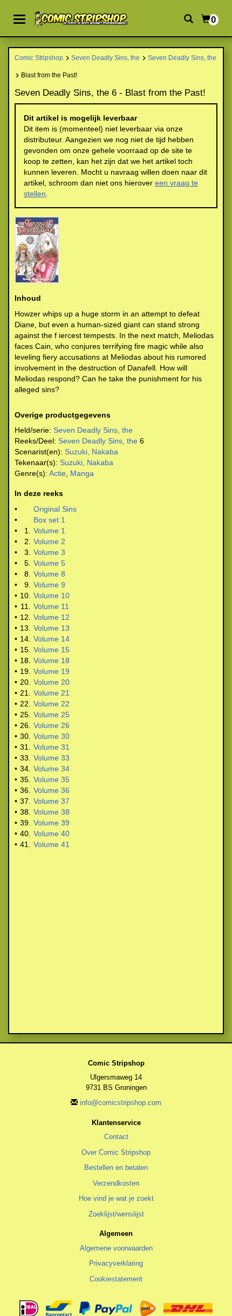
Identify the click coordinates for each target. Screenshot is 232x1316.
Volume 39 (51, 822)
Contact (116, 1137)
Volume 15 (51, 649)
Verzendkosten (116, 1183)
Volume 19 (51, 671)
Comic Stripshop (39, 57)
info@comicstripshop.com (120, 1103)
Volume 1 (49, 530)
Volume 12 (51, 617)
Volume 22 (51, 703)
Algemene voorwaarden (116, 1248)
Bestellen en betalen (116, 1167)
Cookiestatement (116, 1279)
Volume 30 (51, 736)
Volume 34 (51, 768)
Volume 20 (51, 682)
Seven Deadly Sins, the (105, 57)
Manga (82, 473)
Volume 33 (51, 757)
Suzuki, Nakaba (91, 451)
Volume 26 (51, 725)
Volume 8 (49, 574)
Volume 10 (51, 595)
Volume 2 (49, 541)
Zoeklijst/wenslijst (116, 1214)
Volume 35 (51, 779)
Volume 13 (51, 628)
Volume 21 (51, 693)
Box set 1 (49, 519)
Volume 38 (51, 812)
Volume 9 (49, 584)
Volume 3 (49, 552)
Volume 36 (51, 790)
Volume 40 (51, 833)
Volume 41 (51, 844)
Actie (57, 473)
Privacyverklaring (116, 1263)
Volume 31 (51, 747)
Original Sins (55, 509)
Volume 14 (51, 638)
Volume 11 (51, 606)
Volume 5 (49, 563)
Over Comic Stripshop (116, 1152)
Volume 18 (51, 660)
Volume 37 (51, 801)
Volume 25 (51, 714)
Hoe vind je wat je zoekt (116, 1198)
